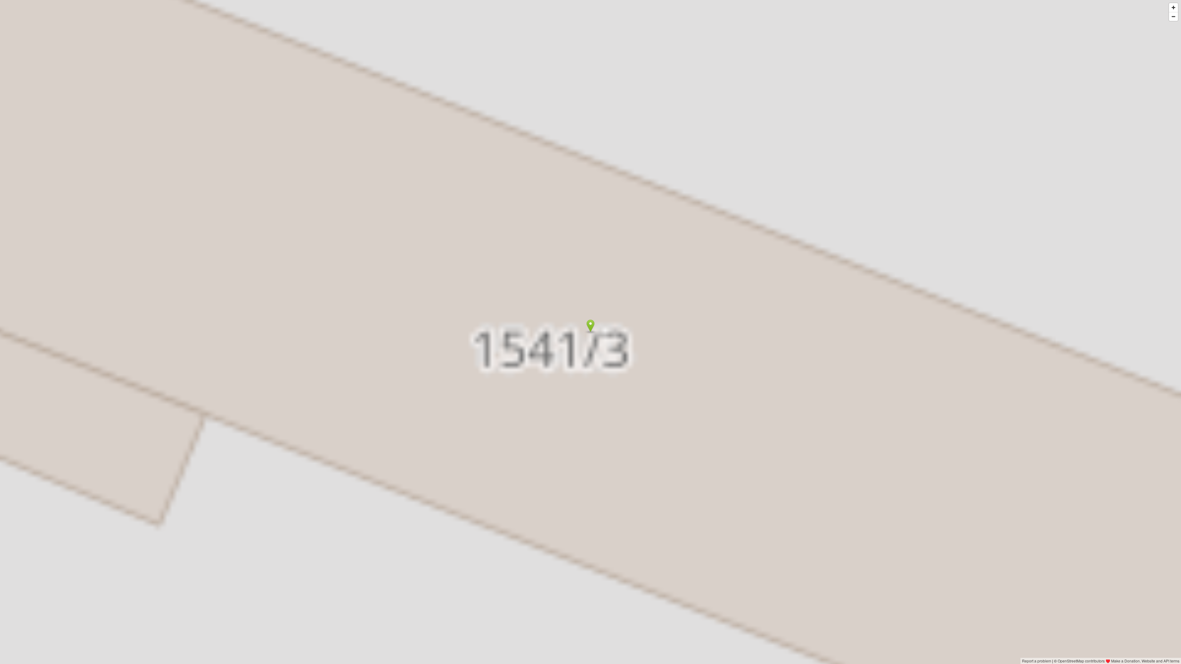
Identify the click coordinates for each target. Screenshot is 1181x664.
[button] (590, 326)
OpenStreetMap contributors (1081, 660)
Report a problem (1036, 660)
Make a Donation (1125, 660)
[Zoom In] (1173, 7)
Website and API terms (1160, 660)
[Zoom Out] (1173, 16)
